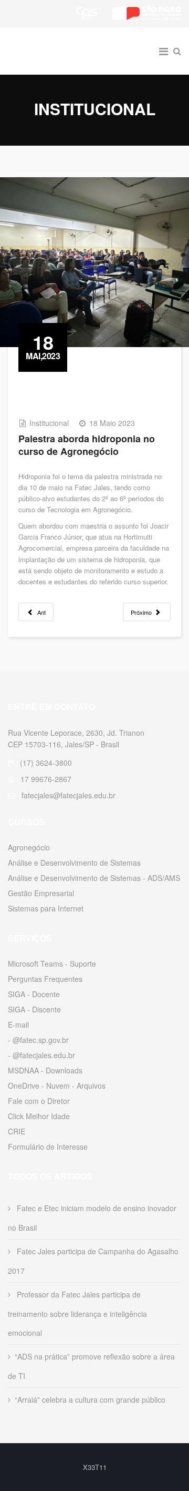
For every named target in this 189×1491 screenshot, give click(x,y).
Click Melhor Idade (39, 1116)
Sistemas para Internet (45, 908)
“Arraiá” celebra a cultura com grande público (90, 1399)
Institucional (49, 423)
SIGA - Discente (34, 1009)
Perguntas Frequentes (45, 978)
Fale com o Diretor (39, 1101)
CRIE (16, 1131)
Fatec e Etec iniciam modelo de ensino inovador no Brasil (92, 1218)
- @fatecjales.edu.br (41, 1055)
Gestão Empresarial (41, 893)
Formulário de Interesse (48, 1146)
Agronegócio (29, 847)
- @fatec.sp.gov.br (38, 1039)
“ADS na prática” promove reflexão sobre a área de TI (91, 1366)
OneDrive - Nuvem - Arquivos (57, 1085)
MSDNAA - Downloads (45, 1070)
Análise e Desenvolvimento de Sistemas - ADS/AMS (94, 878)
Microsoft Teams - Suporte (52, 963)
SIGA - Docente (34, 994)
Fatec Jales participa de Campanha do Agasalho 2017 (93, 1261)
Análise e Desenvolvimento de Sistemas (74, 862)
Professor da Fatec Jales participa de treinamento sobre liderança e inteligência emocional (77, 1313)
